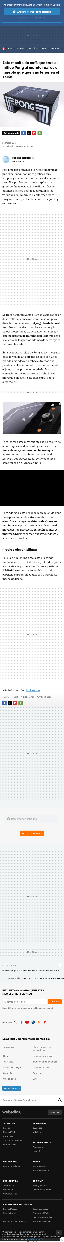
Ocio (16, 696)
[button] (23, 157)
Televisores (8, 1047)
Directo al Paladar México (15, 1221)
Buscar (60, 1100)
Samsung (55, 48)
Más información (35, 1239)
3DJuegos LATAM (40, 1208)
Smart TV (7, 1072)
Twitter (29, 133)
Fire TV (9, 48)
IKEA (44, 48)
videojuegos (45, 696)
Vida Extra (37, 1132)
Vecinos (20, 48)
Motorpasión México (42, 1221)
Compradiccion (10, 1193)
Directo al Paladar (11, 1166)
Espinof (36, 1151)
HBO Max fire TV (31, 978)
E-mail (40, 133)
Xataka (6, 1127)
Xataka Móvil (9, 1132)
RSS (39, 1021)
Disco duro (33, 48)
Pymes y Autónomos (42, 1189)
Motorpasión (39, 1166)
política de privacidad (43, 1007)
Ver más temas (11, 1088)
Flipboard (34, 133)
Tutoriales (8, 1061)
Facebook (23, 133)
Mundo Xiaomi (10, 1144)
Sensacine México (41, 1213)
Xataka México (10, 1208)
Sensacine (38, 1147)
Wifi (35, 1078)
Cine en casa (9, 1078)
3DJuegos (37, 1127)
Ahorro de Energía (12, 1067)
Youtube (27, 1021)
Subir (53, 1112)
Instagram (33, 1021)
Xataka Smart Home (12, 1140)
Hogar (6, 1055)
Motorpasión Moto (41, 1170)
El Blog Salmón (40, 1185)
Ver (33, 833)
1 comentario (12, 133)
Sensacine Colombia (42, 1217)
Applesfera (8, 1136)
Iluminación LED (41, 1067)
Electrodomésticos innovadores (42, 1049)
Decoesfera (8, 1189)
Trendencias (9, 1185)
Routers (37, 1072)
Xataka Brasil (9, 1213)
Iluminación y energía (43, 1055)
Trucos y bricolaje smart (45, 1061)
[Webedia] (11, 1114)
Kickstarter (33, 690)
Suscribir (55, 1001)
